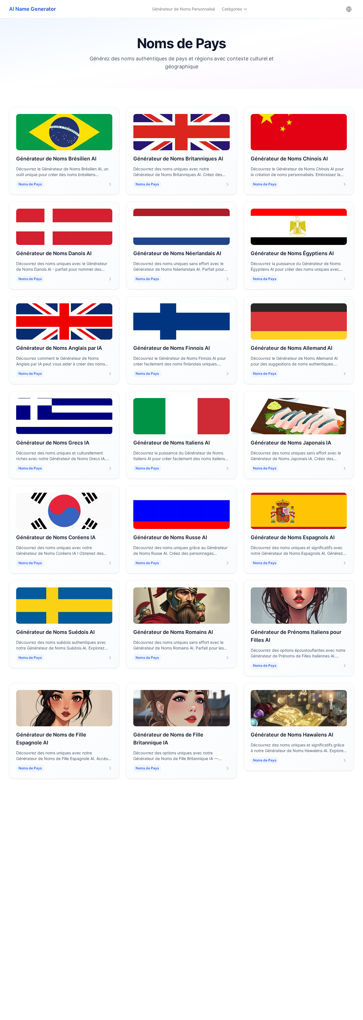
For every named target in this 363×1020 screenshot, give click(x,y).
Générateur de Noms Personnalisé (183, 9)
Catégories (232, 9)
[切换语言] (349, 9)
